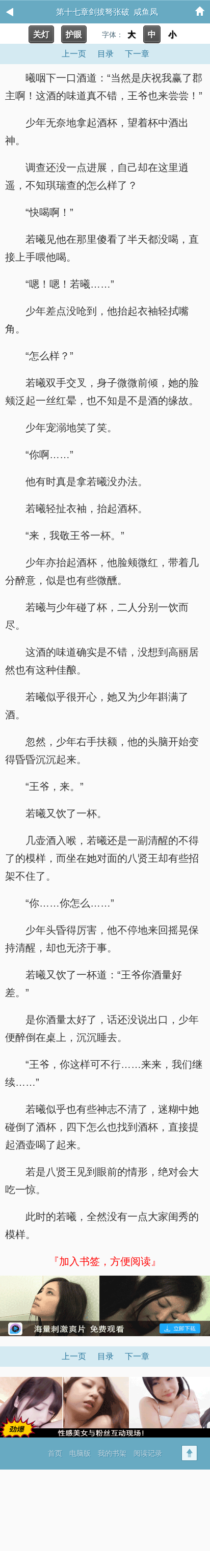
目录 (105, 53)
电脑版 (80, 1453)
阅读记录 (148, 1453)
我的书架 (112, 1453)
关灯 (41, 34)
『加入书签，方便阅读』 (105, 1261)
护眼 (74, 34)
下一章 (137, 53)
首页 (55, 1453)
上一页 (74, 53)
